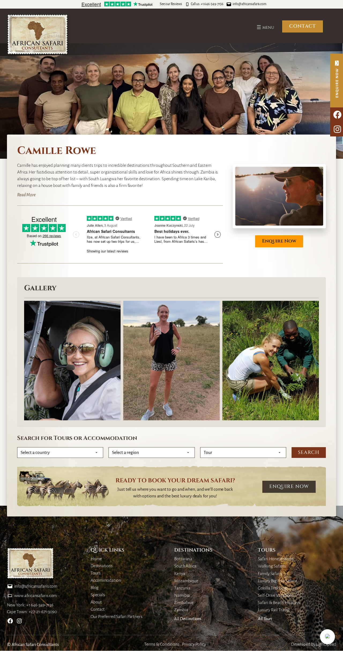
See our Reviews (171, 4)
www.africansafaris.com (35, 595)
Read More (26, 195)
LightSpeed (326, 644)
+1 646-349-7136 (212, 4)
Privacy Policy (194, 644)
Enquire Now (279, 241)
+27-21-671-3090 (43, 611)
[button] (327, 636)
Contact (302, 26)
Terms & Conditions (161, 644)
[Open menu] (265, 27)
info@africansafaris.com (249, 4)
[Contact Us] (336, 80)
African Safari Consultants (35, 644)
